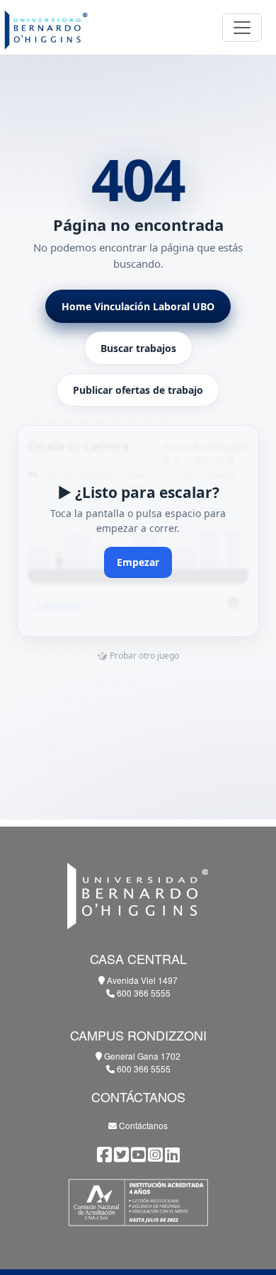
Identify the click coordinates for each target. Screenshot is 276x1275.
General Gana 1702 (141, 1056)
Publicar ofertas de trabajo (138, 390)
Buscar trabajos (138, 348)
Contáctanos (142, 1125)
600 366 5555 (143, 993)
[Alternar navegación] (242, 27)
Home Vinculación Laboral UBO (138, 306)
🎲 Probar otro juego (138, 656)
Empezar (138, 562)
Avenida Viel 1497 (141, 980)
